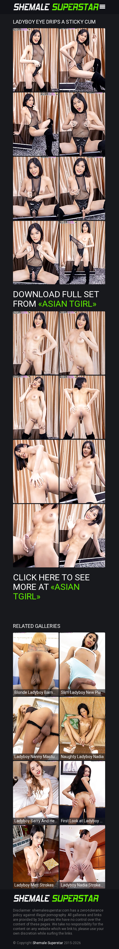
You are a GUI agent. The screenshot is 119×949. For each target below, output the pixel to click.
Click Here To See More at (51, 586)
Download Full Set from (56, 299)
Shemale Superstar (48, 943)
